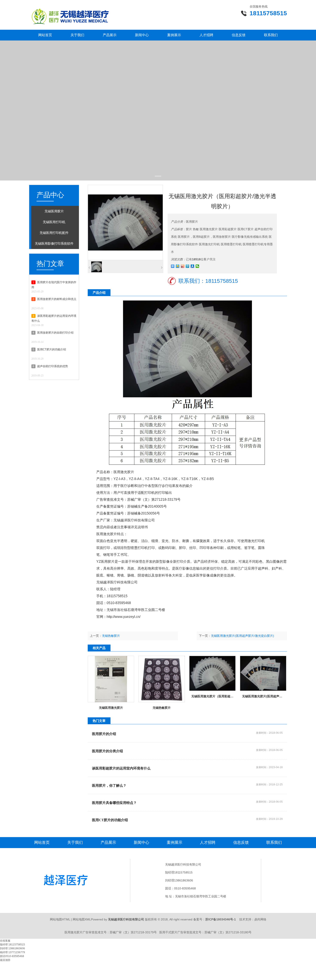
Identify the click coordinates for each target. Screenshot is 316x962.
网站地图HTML (60, 919)
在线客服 (5, 940)
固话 (2, 956)
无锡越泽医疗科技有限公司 (134, 520)
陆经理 (4, 944)
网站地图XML (82, 919)
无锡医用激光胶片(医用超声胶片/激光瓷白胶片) (242, 635)
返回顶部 (5, 960)
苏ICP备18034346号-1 (220, 919)
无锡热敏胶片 (111, 635)
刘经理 (4, 948)
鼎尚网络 (260, 919)
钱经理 (4, 952)
